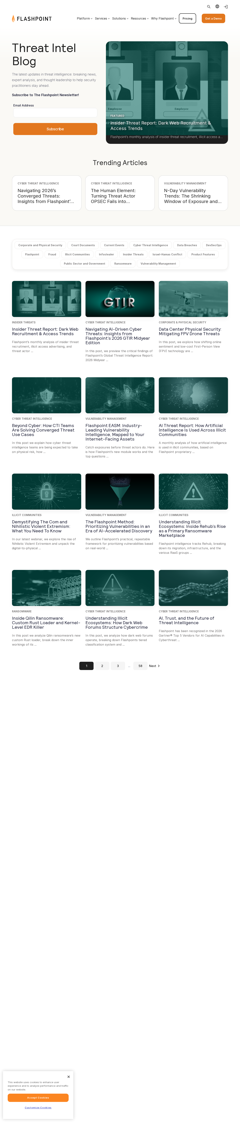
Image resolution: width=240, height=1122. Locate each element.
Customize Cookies (38, 1107)
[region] (38, 1095)
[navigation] (140, 18)
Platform (83, 18)
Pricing (187, 18)
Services (101, 18)
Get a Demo (213, 18)
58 (140, 666)
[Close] (68, 1077)
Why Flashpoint (162, 18)
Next (152, 666)
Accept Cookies (38, 1097)
